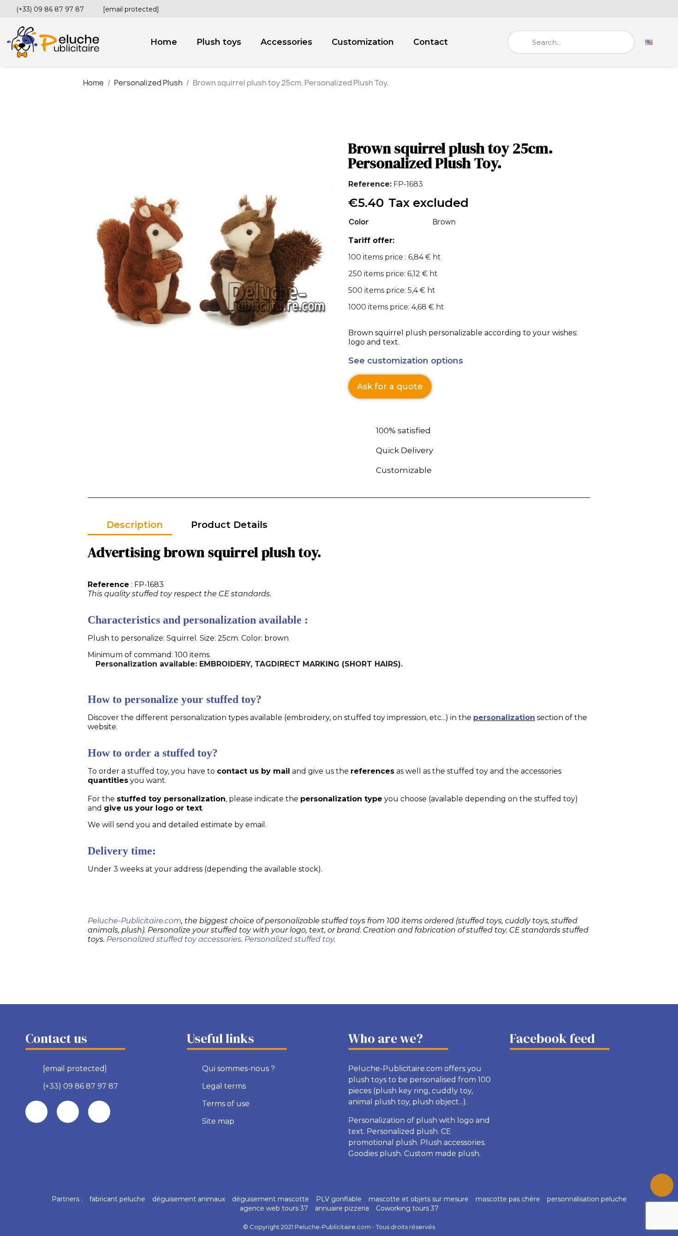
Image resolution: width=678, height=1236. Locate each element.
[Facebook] (636, 8)
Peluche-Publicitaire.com (134, 920)
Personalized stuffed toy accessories (174, 939)
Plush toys (218, 42)
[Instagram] (667, 8)
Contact (430, 42)
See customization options (405, 361)
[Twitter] (652, 8)
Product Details (229, 524)
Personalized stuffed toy (289, 939)
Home (163, 42)
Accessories (286, 42)
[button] (390, 387)
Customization (363, 42)
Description (135, 524)
